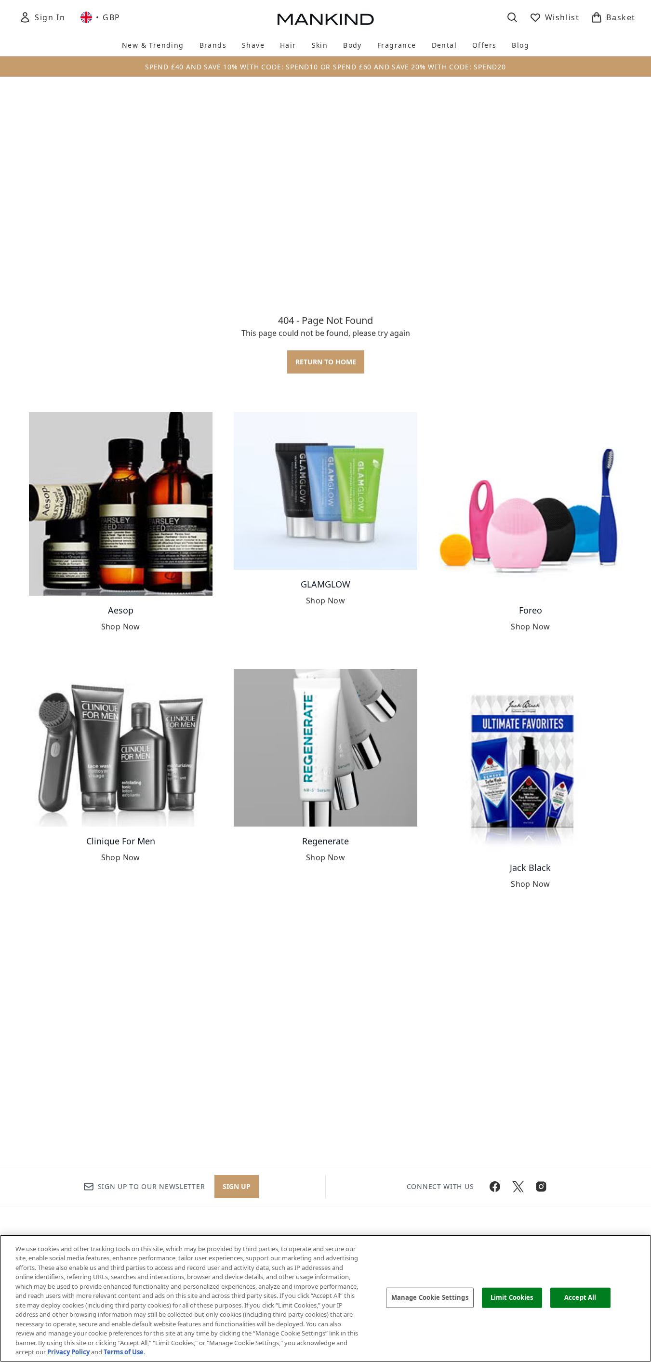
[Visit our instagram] (541, 1186)
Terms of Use (124, 1352)
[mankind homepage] (326, 19)
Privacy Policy (68, 1352)
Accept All (580, 1297)
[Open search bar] (512, 17)
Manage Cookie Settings (429, 1297)
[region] (325, 1298)
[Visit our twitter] (518, 1186)
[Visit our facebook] (494, 1186)
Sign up (237, 1186)
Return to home (325, 361)
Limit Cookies (512, 1297)
